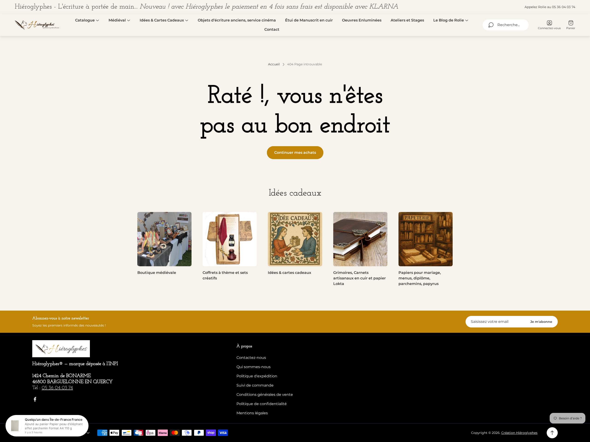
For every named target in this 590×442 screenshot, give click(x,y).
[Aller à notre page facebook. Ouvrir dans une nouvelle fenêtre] (35, 399)
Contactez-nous (251, 357)
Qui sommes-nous (253, 367)
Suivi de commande (255, 385)
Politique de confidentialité (261, 404)
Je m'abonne (541, 322)
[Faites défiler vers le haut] (552, 432)
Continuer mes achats (295, 152)
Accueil (274, 64)
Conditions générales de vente (264, 394)
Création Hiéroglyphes (519, 433)
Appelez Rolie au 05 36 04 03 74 (550, 7)
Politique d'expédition (256, 376)
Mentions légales (252, 413)
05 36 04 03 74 (57, 387)
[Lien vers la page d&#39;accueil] (61, 348)
